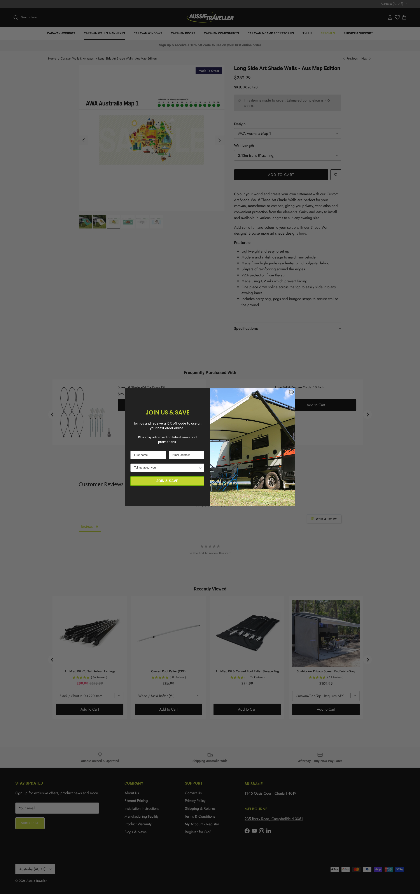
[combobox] (166, 468)
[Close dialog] (291, 392)
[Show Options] (200, 468)
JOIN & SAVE (167, 481)
